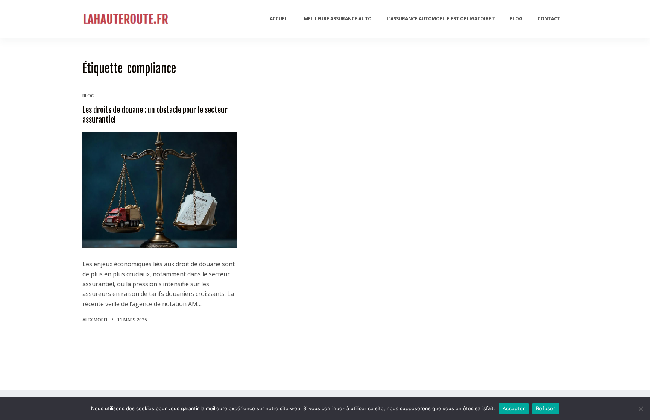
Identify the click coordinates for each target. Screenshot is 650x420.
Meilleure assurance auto (338, 18)
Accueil (279, 18)
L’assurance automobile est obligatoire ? (441, 18)
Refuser (545, 408)
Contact (549, 18)
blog (88, 95)
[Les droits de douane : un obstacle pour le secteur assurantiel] (159, 190)
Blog (516, 18)
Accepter (514, 408)
